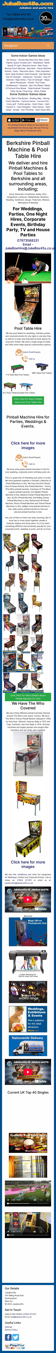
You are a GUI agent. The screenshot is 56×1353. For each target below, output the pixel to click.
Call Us (31, 359)
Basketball (38, 62)
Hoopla (16, 110)
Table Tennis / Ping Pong (21, 91)
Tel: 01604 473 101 (19, 14)
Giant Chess (37, 104)
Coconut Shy (43, 101)
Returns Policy (11, 1330)
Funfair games (24, 104)
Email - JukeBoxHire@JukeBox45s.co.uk (30, 246)
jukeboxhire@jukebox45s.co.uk (19, 883)
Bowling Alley (35, 98)
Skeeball (23, 85)
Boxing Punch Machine (15, 68)
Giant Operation (43, 71)
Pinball (31, 82)
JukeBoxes (22, 874)
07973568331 (28, 240)
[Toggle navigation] (48, 45)
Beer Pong (42, 65)
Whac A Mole (40, 91)
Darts (15, 71)
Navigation (11, 45)
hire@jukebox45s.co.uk (18, 18)
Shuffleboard (12, 85)
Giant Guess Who (42, 110)
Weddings (12, 877)
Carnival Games (28, 101)
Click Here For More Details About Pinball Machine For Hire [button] (28, 697)
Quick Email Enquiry (31, 352)
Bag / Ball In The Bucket (17, 98)
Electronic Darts (27, 71)
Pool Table (40, 82)
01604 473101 (24, 880)
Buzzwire (31, 68)
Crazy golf (11, 104)
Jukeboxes (27, 77)
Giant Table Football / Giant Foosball (21, 74)
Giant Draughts (23, 107)
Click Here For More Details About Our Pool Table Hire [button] (28, 401)
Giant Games (38, 107)
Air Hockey (11, 60)
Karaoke (38, 77)
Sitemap (8, 1327)
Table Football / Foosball (38, 88)
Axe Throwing (27, 110)
